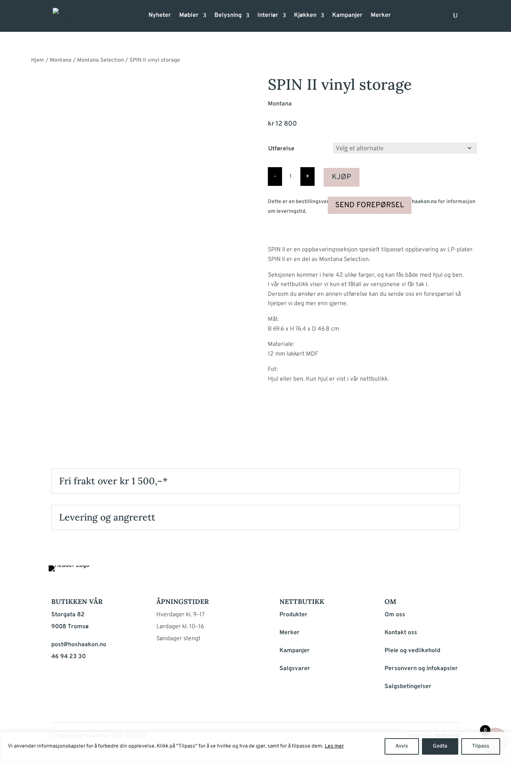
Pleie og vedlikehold (412, 650)
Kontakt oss (401, 632)
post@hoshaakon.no (413, 202)
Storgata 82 (68, 615)
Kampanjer (347, 16)
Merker (381, 16)
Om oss (395, 615)
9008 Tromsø (70, 626)
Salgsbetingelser (408, 686)
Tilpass (480, 746)
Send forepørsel (369, 205)
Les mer (334, 746)
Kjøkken (305, 16)
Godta (440, 746)
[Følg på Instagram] (434, 572)
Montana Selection (100, 60)
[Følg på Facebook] (416, 572)
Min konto (401, 17)
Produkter (293, 615)
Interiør (267, 16)
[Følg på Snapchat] (452, 572)
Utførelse (281, 149)
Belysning (228, 16)
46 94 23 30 (68, 656)
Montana (60, 60)
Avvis (401, 746)
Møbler (189, 16)
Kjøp (341, 177)
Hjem (37, 60)
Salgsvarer (294, 668)
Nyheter (160, 16)
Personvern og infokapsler (421, 668)
